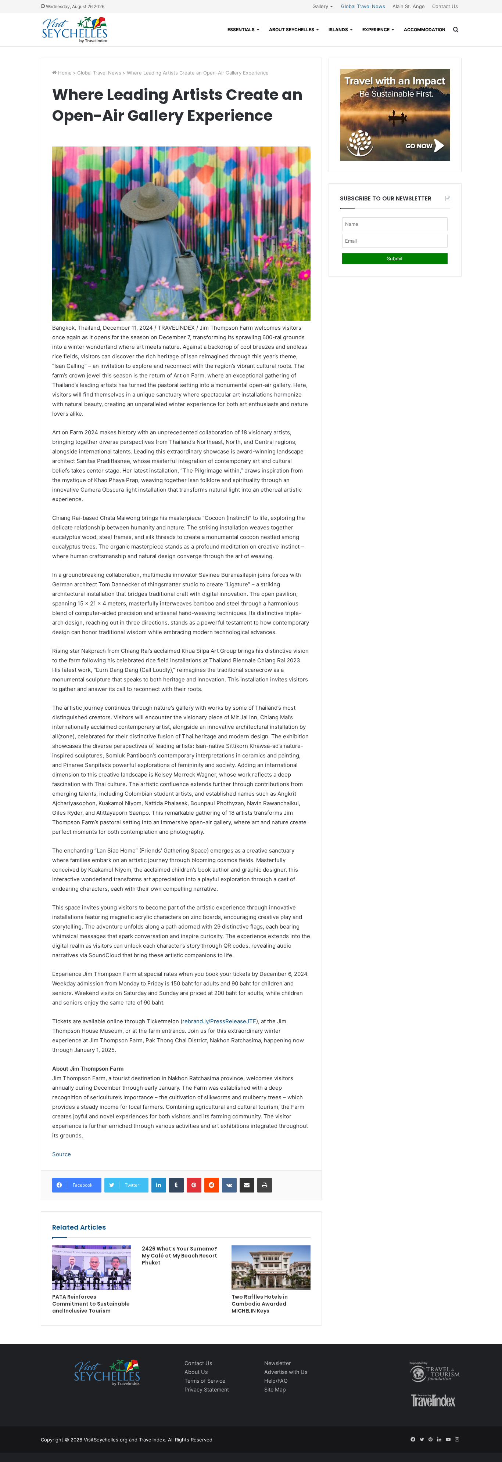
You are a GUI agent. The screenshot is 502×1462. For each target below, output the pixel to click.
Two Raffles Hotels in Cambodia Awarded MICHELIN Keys (260, 1303)
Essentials (241, 29)
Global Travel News (363, 6)
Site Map (275, 1389)
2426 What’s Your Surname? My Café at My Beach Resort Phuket (179, 1255)
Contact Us (445, 6)
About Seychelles (291, 29)
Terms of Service (204, 1381)
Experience (376, 29)
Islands (338, 29)
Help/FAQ (276, 1381)
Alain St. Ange (408, 6)
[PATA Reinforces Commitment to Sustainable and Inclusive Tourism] (91, 1267)
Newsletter (277, 1363)
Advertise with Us (285, 1372)
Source (61, 1154)
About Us (196, 1372)
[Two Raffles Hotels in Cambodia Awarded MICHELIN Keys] (271, 1267)
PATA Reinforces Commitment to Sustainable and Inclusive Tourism (91, 1303)
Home (64, 73)
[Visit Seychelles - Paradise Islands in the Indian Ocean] (75, 30)
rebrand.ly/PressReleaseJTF (219, 1021)
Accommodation (424, 29)
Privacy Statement (206, 1389)
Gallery (320, 6)
